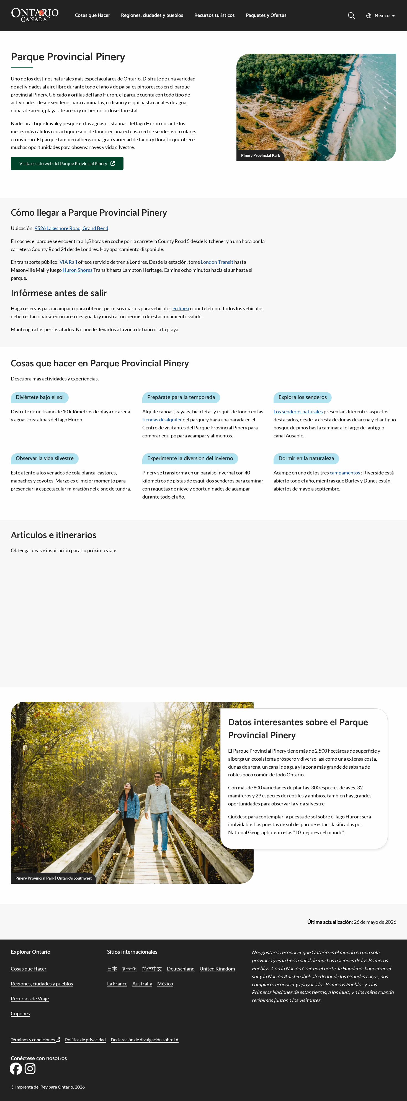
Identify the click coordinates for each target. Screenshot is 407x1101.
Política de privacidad (85, 1039)
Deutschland (181, 969)
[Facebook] (16, 1071)
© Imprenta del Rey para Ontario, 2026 (48, 1086)
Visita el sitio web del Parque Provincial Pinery (63, 163)
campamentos (345, 472)
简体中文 (152, 969)
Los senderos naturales (298, 411)
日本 (112, 969)
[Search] (351, 15)
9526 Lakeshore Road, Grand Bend (71, 228)
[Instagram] (30, 1071)
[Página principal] (34, 15)
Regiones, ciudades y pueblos (152, 15)
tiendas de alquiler (162, 419)
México (382, 16)
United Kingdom (217, 969)
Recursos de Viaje (30, 998)
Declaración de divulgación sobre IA (145, 1039)
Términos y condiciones (33, 1039)
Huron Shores (77, 270)
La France (117, 983)
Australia (142, 983)
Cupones (20, 1013)
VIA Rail (68, 262)
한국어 (129, 969)
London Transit (217, 262)
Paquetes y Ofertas (266, 15)
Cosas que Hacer (92, 15)
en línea (180, 308)
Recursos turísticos (214, 15)
